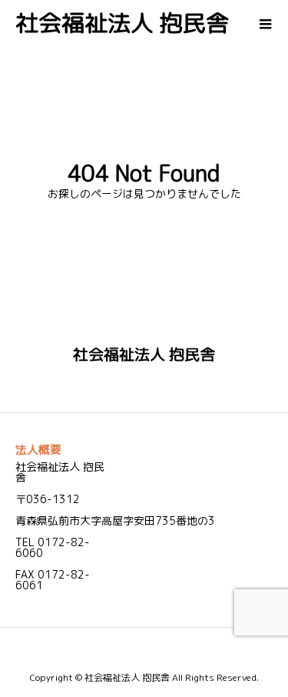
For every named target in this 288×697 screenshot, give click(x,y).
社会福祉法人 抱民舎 (122, 23)
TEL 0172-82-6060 (52, 547)
